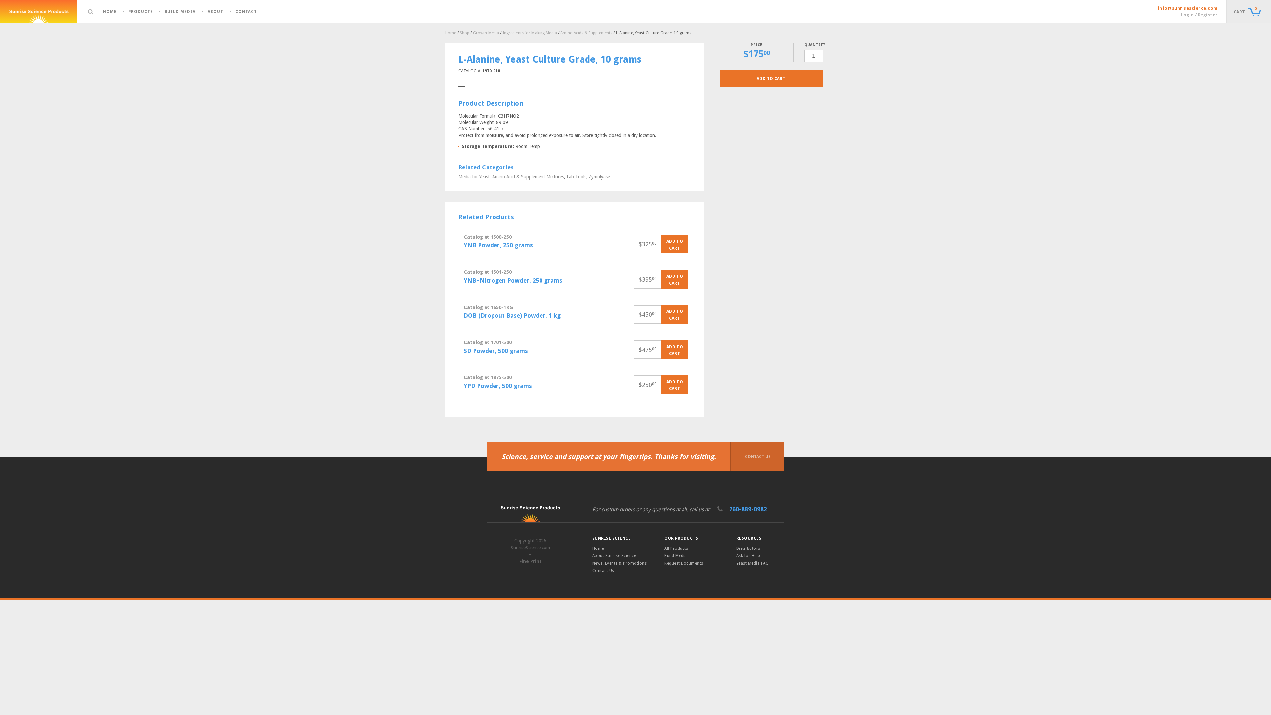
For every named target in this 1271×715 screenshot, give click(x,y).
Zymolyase (599, 176)
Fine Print (530, 561)
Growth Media (486, 33)
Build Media (180, 12)
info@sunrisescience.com (1188, 8)
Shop (464, 33)
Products (140, 12)
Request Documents (683, 563)
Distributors (748, 548)
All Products (676, 548)
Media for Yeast (474, 176)
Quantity (813, 45)
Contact (246, 12)
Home (110, 12)
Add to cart (771, 78)
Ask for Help (748, 555)
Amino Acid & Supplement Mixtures (528, 176)
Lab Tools (576, 176)
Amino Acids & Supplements (586, 33)
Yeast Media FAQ (752, 563)
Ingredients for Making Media (530, 33)
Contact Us (758, 456)
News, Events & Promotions (619, 563)
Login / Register (1199, 14)
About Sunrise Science (614, 555)
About (215, 12)
